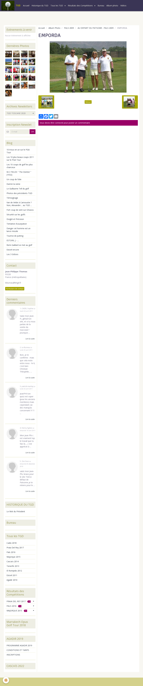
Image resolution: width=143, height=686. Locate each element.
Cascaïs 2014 (13, 561)
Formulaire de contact (14, 289)
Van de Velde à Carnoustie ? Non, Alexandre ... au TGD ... (19, 204)
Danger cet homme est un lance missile (18, 229)
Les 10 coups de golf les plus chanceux (20, 166)
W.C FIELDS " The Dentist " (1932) (19, 173)
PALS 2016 (13, 606)
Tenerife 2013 (13, 566)
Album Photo (54, 28)
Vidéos (123, 5)
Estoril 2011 (12, 575)
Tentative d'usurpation (17, 223)
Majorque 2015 (13, 556)
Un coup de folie (14, 179)
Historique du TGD (40, 5)
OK (32, 131)
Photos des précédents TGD (19, 193)
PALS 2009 (69, 28)
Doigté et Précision (15, 219)
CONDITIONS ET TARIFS (18, 650)
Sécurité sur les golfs (16, 214)
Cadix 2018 (11, 543)
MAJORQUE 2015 (16, 610)
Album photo (112, 5)
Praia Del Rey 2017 (15, 547)
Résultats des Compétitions (80, 5)
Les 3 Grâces (12, 254)
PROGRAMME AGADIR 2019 (19, 645)
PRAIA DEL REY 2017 (18, 601)
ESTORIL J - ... (13, 240)
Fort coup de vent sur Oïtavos (20, 210)
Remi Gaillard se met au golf (19, 245)
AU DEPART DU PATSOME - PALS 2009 (96, 28)
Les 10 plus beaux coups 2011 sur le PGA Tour (20, 158)
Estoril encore (13, 249)
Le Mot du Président (16, 511)
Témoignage (12, 198)
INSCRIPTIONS (13, 654)
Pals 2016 (11, 552)
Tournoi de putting (15, 235)
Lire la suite (30, 339)
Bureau (101, 5)
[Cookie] (6, 680)
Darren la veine (13, 184)
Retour (88, 102)
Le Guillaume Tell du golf (18, 188)
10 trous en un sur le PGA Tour (18, 151)
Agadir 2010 (12, 580)
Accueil (26, 5)
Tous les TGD (57, 5)
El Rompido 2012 (14, 570)
